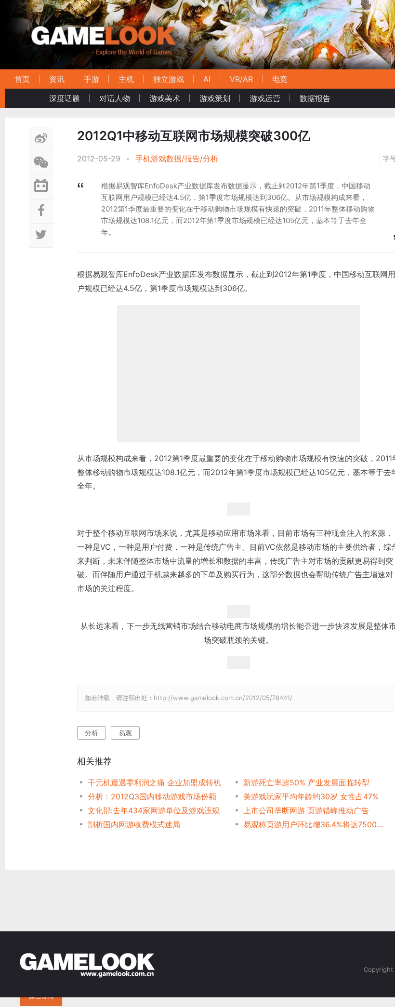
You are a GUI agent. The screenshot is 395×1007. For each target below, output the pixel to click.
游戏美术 (164, 98)
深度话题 (64, 98)
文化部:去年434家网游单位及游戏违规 (154, 810)
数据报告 (315, 98)
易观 (125, 733)
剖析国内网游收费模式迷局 (134, 824)
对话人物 (114, 98)
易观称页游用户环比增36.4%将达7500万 (313, 824)
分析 (91, 733)
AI (207, 79)
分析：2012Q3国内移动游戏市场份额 (152, 796)
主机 (126, 79)
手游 (91, 79)
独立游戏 (168, 79)
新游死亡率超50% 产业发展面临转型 (306, 782)
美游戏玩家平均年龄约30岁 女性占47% (311, 796)
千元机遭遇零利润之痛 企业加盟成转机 (154, 782)
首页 (22, 79)
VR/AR (241, 79)
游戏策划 (214, 98)
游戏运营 (265, 98)
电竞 (280, 79)
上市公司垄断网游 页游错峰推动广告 (306, 810)
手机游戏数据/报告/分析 (176, 158)
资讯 (57, 79)
